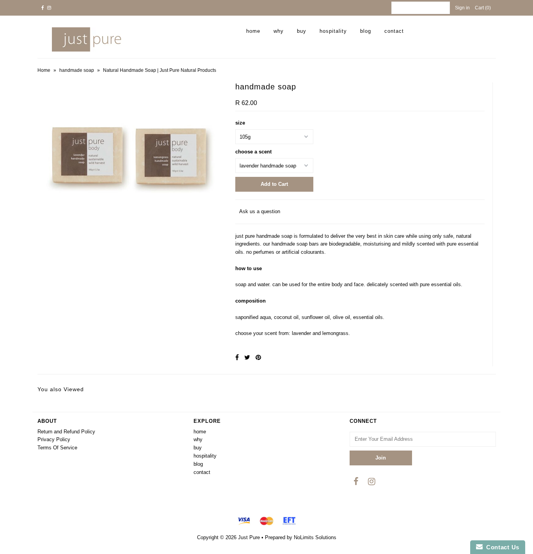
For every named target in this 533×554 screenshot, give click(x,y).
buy (301, 31)
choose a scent (253, 152)
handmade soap (76, 70)
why (279, 31)
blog (365, 31)
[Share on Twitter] (247, 357)
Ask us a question (259, 211)
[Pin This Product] (258, 357)
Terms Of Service (57, 448)
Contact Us (501, 547)
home (253, 31)
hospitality (333, 31)
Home (43, 70)
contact (394, 31)
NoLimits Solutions (315, 537)
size (240, 123)
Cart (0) (483, 8)
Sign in (462, 8)
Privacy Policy (53, 439)
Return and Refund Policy (66, 432)
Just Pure (249, 537)
